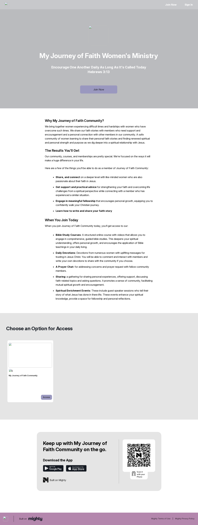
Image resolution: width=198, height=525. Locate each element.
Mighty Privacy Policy (184, 518)
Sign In (189, 4)
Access (46, 397)
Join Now (170, 4)
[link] (30, 371)
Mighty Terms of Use (160, 518)
